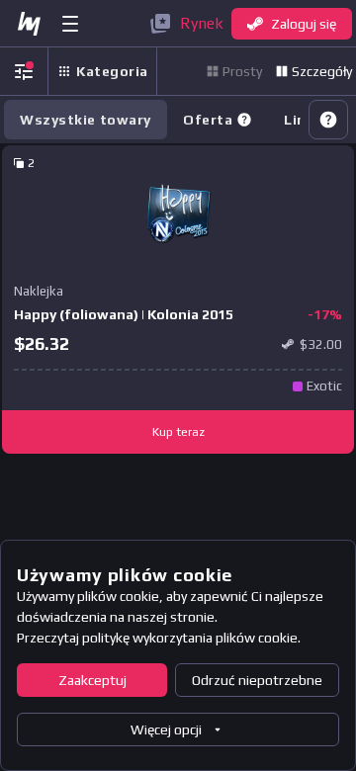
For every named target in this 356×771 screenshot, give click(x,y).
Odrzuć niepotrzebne (257, 680)
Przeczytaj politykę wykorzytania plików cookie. (159, 637)
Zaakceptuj (92, 680)
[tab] (217, 119)
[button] (244, 120)
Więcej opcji (166, 729)
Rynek (201, 23)
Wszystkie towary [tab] (85, 120)
